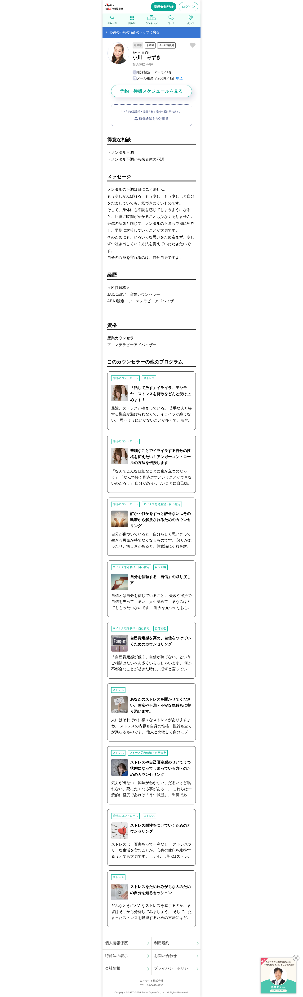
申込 (179, 78)
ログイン (188, 7)
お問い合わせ (165, 956)
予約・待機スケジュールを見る (151, 91)
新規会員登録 (164, 7)
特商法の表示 (116, 956)
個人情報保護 (116, 943)
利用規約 (161, 943)
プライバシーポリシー (173, 968)
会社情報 (112, 968)
